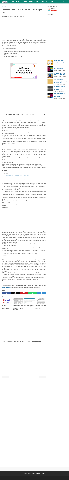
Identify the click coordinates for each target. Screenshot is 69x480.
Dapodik (18, 1)
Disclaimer (38, 473)
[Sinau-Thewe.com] (4, 1)
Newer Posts (5, 377)
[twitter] (15, 293)
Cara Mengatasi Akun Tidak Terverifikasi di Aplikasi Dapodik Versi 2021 (59, 88)
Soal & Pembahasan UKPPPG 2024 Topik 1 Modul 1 (17, 177)
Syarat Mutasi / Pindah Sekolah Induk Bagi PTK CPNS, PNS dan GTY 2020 (60, 81)
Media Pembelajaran (34, 1)
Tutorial (52, 1)
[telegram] (41, 293)
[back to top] (66, 477)
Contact (33, 473)
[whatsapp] (32, 293)
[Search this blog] (66, 2)
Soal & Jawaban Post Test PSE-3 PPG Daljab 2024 (17, 179)
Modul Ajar (44, 1)
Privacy (43, 473)
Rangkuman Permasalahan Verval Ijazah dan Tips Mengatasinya (59, 95)
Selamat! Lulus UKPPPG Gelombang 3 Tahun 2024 (17, 175)
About (29, 473)
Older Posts (42, 377)
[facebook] (6, 293)
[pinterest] (24, 293)
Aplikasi (12, 1)
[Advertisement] (24, 28)
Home (25, 473)
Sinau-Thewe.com (6, 287)
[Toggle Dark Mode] (64, 2)
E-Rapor (25, 1)
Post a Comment (20, 16)
